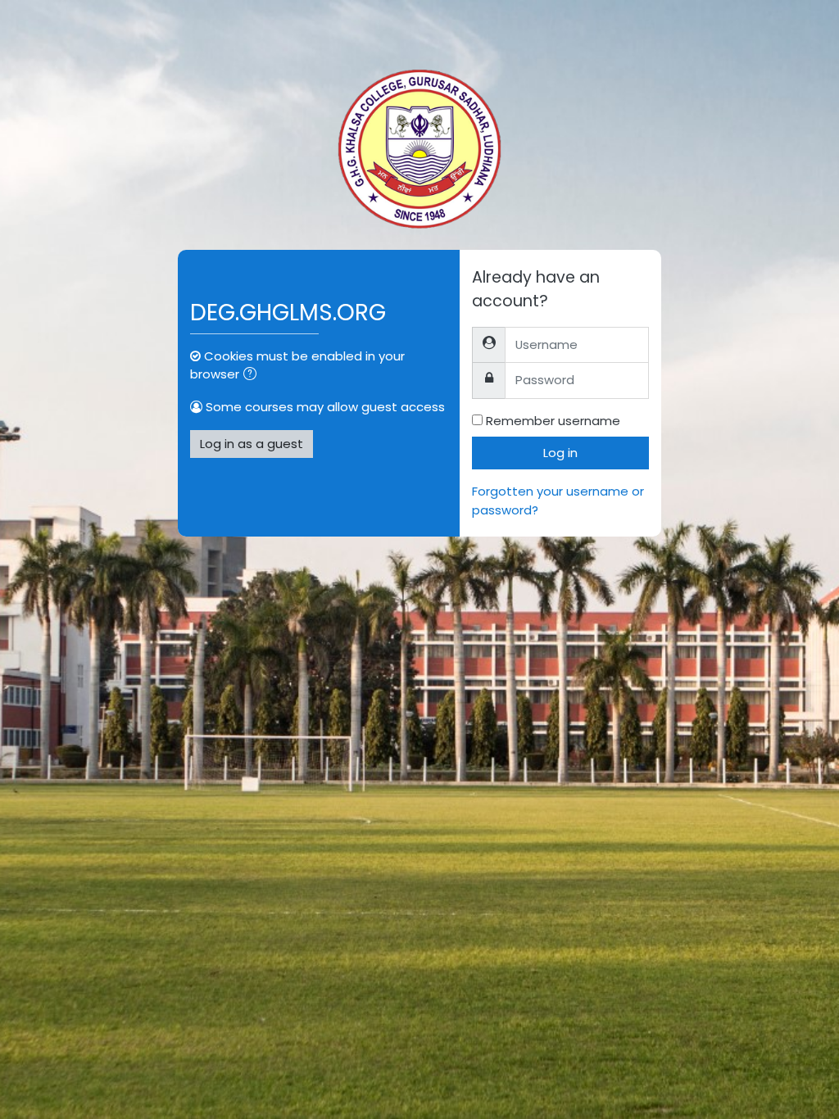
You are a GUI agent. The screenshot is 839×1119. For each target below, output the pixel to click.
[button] (253, 375)
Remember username (553, 420)
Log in (560, 452)
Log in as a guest (251, 443)
